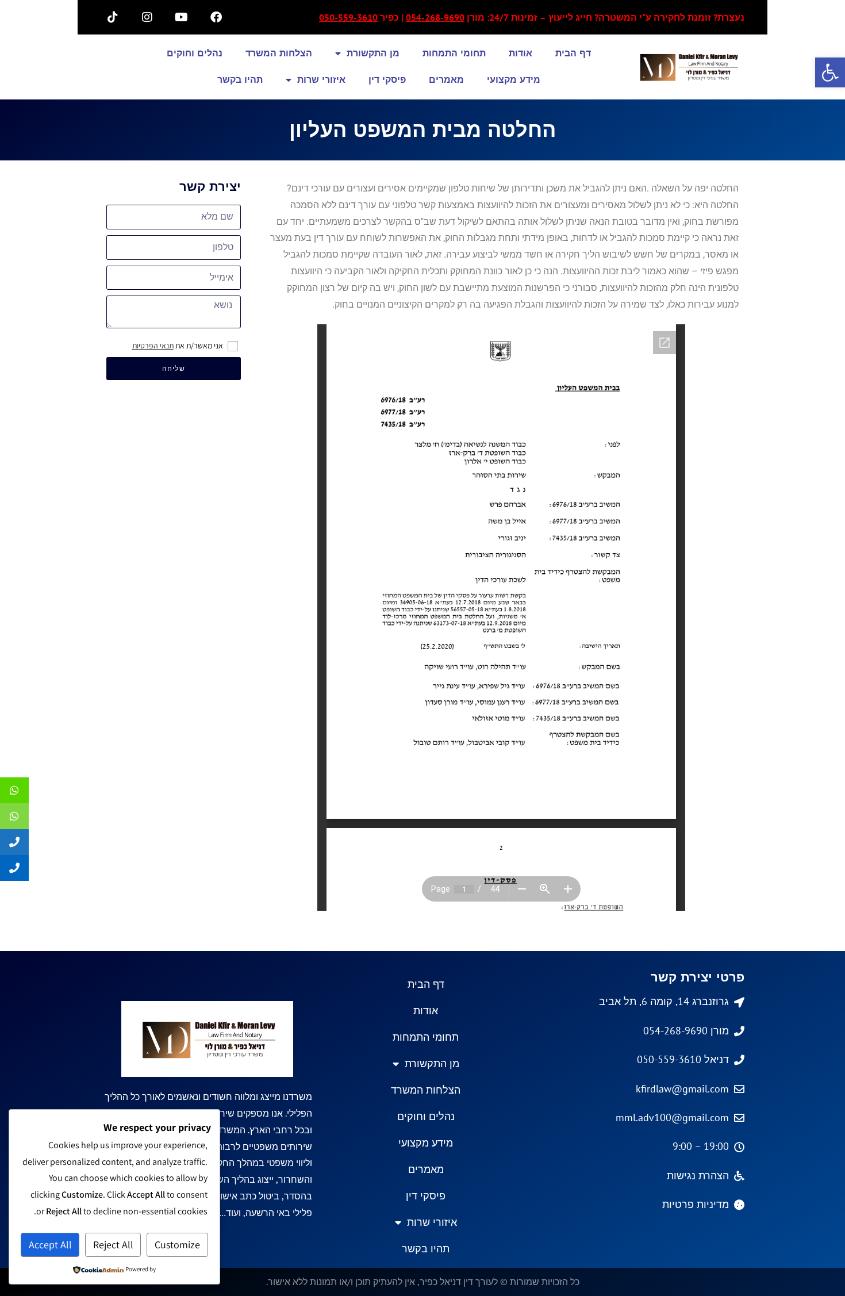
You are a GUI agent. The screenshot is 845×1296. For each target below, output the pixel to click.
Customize (177, 1244)
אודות (520, 53)
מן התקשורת (373, 53)
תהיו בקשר (240, 79)
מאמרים (446, 79)
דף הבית (573, 53)
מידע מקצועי (513, 79)
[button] (830, 72)
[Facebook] (216, 17)
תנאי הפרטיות (153, 345)
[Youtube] (181, 17)
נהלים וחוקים (194, 53)
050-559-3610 (348, 17)
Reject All (113, 1244)
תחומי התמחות (454, 53)
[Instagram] (147, 17)
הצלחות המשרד (278, 53)
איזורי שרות (321, 79)
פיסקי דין (387, 79)
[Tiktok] (112, 17)
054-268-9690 (435, 17)
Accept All (50, 1244)
